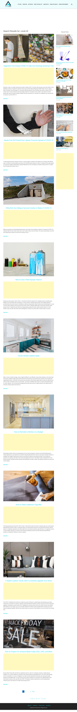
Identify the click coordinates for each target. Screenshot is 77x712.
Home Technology (38, 4)
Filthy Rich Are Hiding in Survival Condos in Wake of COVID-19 (28, 208)
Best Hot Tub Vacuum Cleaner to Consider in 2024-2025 (65, 63)
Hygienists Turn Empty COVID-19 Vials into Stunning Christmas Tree (29, 66)
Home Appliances (54, 4)
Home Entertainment (63, 4)
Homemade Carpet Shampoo (62, 148)
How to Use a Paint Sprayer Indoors (28, 280)
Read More (5, 98)
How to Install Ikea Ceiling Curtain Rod (64, 132)
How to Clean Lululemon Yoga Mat (28, 505)
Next (33, 691)
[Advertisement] (38, 17)
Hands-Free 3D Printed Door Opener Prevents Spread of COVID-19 (28, 140)
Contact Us (35, 705)
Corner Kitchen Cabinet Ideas (28, 356)
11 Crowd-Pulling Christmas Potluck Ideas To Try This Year (63, 80)
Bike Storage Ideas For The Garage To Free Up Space (64, 115)
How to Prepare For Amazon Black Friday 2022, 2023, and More (28, 652)
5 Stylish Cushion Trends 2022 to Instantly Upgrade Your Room (28, 581)
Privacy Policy (42, 705)
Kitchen (19, 4)
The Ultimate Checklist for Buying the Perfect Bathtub (64, 98)
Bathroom (30, 4)
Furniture (24, 4)
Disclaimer (48, 705)
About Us (30, 705)
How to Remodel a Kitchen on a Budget (28, 432)
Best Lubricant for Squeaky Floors (63, 46)
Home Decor (46, 4)
